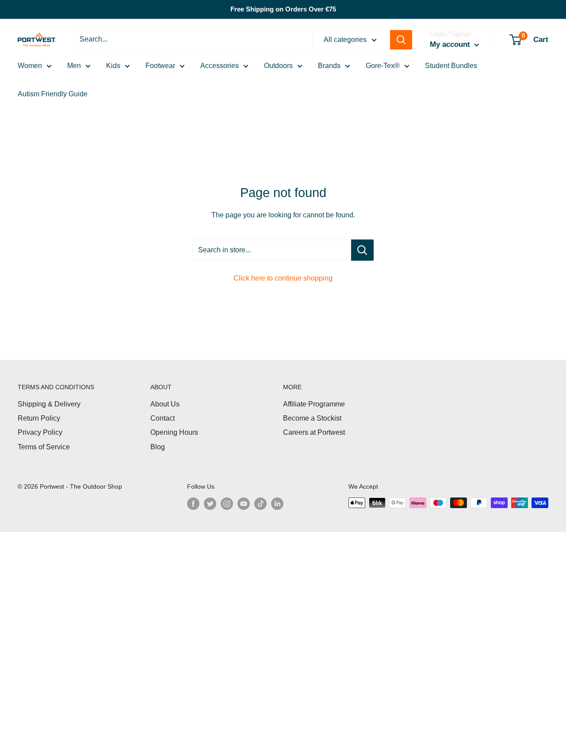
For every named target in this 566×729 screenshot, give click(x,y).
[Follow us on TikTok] (260, 503)
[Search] (401, 39)
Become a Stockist (312, 418)
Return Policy (39, 418)
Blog (157, 447)
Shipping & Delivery (49, 404)
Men (74, 65)
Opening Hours (174, 432)
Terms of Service (44, 447)
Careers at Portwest (314, 432)
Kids (113, 65)
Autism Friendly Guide (53, 94)
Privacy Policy (40, 432)
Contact (162, 418)
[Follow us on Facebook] (193, 503)
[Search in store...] (362, 250)
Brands (329, 65)
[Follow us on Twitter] (210, 503)
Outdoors (278, 65)
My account (451, 44)
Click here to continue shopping (283, 278)
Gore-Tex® (383, 65)
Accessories (219, 65)
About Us (165, 404)
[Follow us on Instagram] (227, 503)
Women (30, 65)
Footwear (160, 65)
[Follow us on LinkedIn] (277, 503)
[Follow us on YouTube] (243, 503)
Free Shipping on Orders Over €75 (283, 9)
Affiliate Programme (314, 404)
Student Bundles (451, 65)
